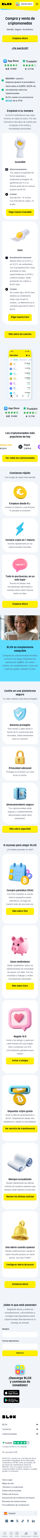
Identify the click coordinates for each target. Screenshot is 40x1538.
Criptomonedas (9, 1434)
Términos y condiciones (12, 1487)
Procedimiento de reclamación (15, 1505)
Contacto (6, 1429)
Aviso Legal (7, 1480)
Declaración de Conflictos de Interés (18, 1498)
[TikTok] (22, 1521)
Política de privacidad (11, 1490)
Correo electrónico (10, 1341)
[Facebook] (28, 1521)
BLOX (4, 1424)
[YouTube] (12, 1521)
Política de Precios (10, 1494)
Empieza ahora (26, 4)
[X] (17, 1521)
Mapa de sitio (8, 1483)
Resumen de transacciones (14, 1501)
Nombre (5, 1329)
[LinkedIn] (33, 1521)
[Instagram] (6, 1521)
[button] (20, 1425)
